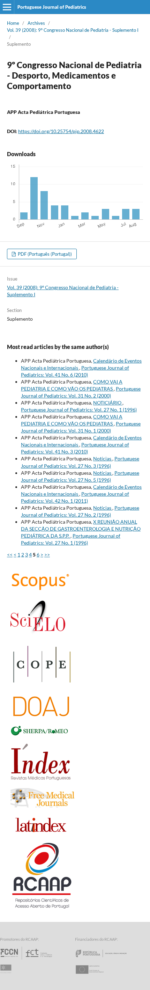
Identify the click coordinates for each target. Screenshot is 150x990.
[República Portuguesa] (106, 959)
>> (47, 555)
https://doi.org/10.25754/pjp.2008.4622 (61, 131)
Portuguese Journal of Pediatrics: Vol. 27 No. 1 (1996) (79, 410)
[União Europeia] (95, 976)
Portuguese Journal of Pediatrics (51, 7)
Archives (36, 23)
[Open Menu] (7, 7)
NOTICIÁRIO (107, 403)
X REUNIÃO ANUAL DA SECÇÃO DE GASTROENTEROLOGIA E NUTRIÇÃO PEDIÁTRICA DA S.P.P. (81, 529)
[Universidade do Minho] (7, 976)
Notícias (102, 458)
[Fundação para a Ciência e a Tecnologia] (27, 959)
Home (13, 23)
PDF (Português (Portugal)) (44, 254)
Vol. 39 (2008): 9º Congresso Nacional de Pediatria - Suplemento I (72, 30)
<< (10, 555)
